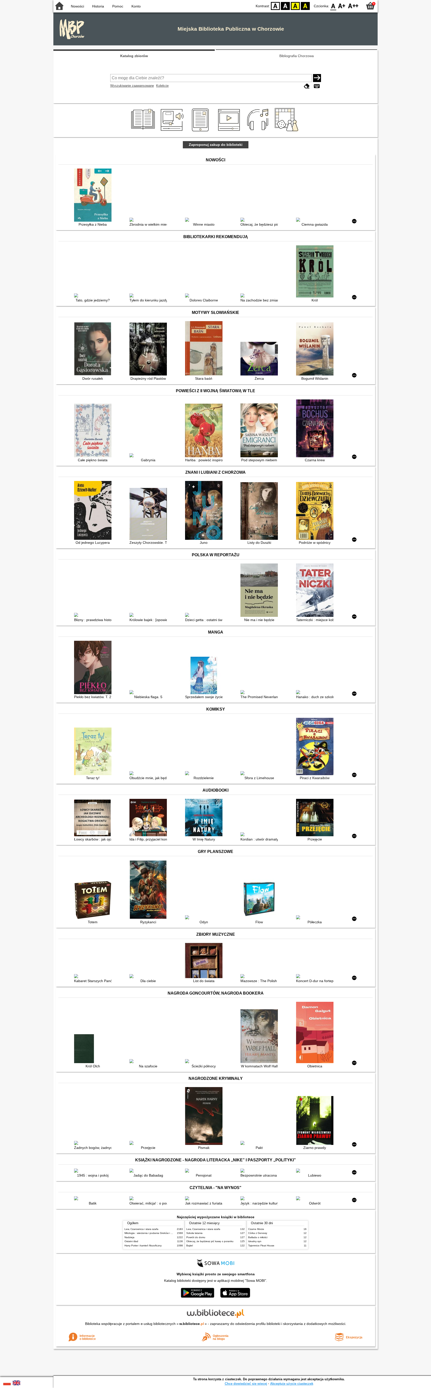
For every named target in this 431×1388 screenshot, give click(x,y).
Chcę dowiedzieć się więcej (246, 1384)
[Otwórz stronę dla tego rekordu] (94, 196)
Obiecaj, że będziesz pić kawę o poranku (209, 1241)
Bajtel (189, 1245)
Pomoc (117, 6)
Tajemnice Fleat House (261, 1245)
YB (295, 5)
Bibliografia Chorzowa (296, 56)
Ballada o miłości (257, 1237)
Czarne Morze (256, 1229)
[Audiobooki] (172, 131)
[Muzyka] (258, 131)
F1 (341, 5)
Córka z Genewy (257, 1233)
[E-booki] (201, 131)
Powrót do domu (195, 1237)
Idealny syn (254, 1241)
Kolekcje (162, 86)
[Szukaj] (317, 78)
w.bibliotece (191, 1324)
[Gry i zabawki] (287, 131)
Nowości (77, 6)
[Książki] (143, 131)
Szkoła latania (194, 1233)
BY (305, 5)
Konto (136, 6)
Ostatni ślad (131, 1241)
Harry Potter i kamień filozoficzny (143, 1245)
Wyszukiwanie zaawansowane (132, 86)
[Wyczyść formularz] (307, 86)
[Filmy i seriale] (229, 131)
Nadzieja (129, 1237)
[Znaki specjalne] (317, 86)
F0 (333, 5)
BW (285, 5)
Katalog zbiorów (134, 56)
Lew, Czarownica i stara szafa (141, 1229)
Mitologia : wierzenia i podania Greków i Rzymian (152, 1233)
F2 (353, 5)
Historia (98, 6)
